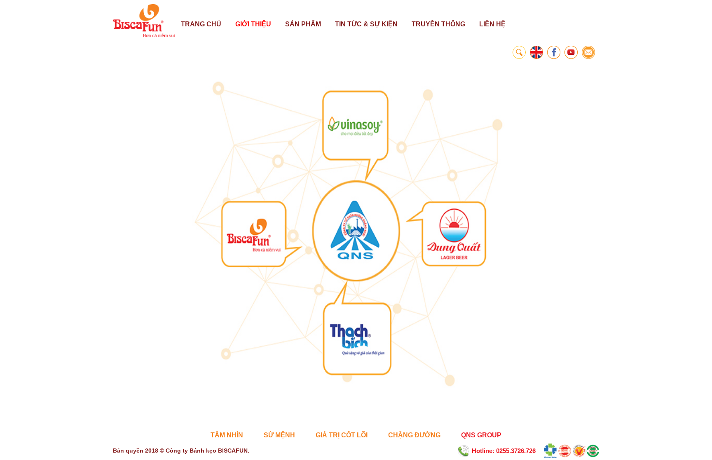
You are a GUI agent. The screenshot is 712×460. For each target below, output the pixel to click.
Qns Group (481, 435)
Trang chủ (201, 24)
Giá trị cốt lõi (342, 435)
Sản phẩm (303, 24)
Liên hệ (492, 24)
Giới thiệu (253, 24)
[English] (536, 52)
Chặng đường (414, 435)
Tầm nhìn (227, 435)
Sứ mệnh (279, 435)
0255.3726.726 (516, 450)
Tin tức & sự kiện (366, 24)
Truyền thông (438, 24)
